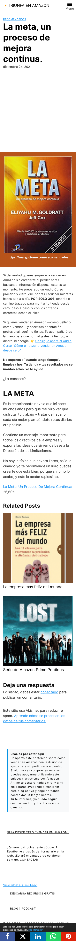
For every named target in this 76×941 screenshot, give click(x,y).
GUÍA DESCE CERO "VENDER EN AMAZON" (38, 832)
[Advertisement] (38, 112)
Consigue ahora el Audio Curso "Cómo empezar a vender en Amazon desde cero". (37, 345)
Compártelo (7, 936)
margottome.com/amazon (40, 778)
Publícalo (22, 936)
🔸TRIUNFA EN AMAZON (26, 5)
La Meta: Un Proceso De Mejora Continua (37, 487)
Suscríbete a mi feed (20, 885)
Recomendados (14, 19)
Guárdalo (68, 936)
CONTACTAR (29, 859)
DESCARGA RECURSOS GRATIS (32, 893)
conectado (49, 692)
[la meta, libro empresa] (38, 209)
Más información (35, 929)
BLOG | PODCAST (23, 908)
